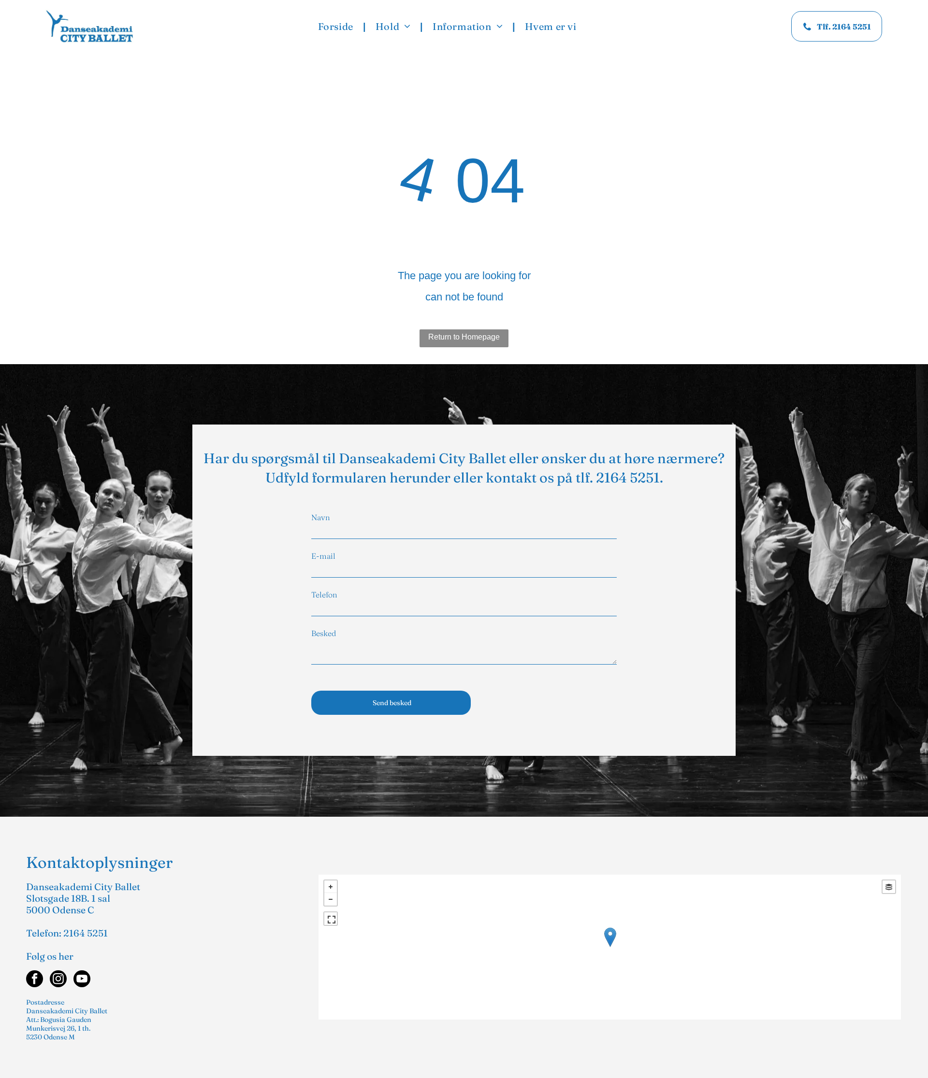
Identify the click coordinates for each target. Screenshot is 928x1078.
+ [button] (330, 886)
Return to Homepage (464, 337)
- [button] (330, 899)
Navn (320, 517)
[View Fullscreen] (330, 918)
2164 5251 (628, 477)
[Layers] (889, 886)
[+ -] (610, 947)
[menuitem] (337, 26)
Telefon (324, 594)
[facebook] (34, 980)
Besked (323, 633)
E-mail (323, 556)
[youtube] (81, 980)
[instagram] (58, 980)
